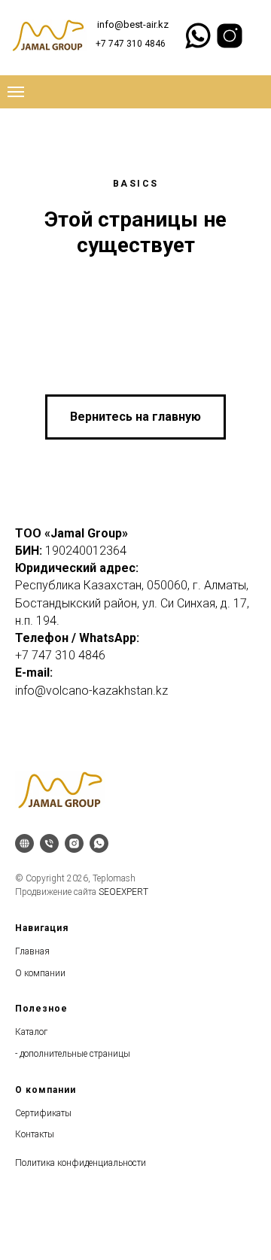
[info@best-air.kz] (24, 843)
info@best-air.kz (133, 24)
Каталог (31, 1032)
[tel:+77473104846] (49, 843)
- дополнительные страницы (72, 1053)
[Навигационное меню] (16, 92)
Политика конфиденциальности (80, 1163)
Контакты (34, 1134)
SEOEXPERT (123, 892)
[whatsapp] (99, 843)
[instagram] (74, 843)
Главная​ (32, 951)
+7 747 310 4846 (131, 43)
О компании (40, 973)
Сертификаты (43, 1113)
